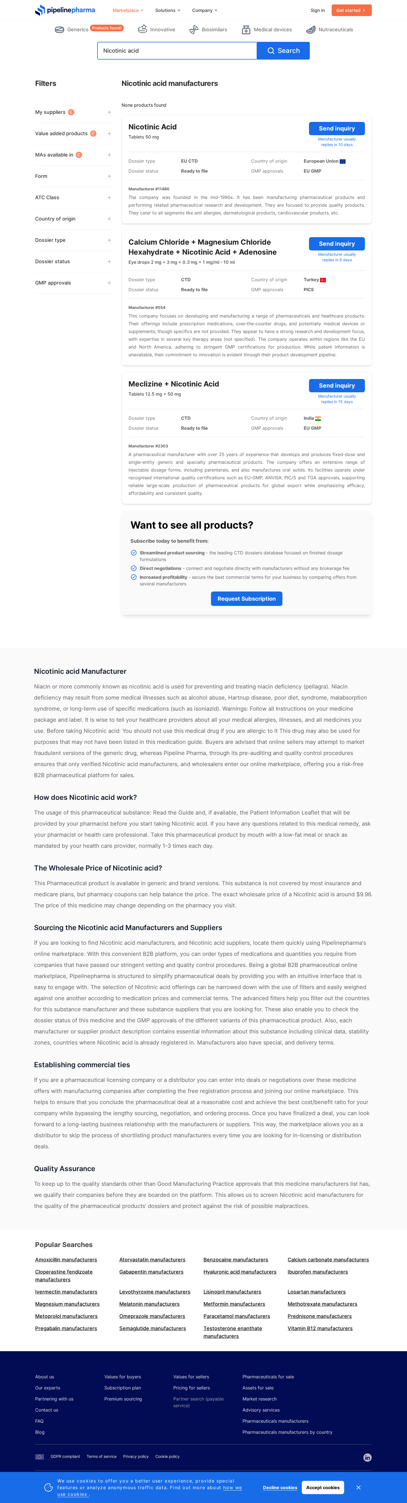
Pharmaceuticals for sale (268, 1376)
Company (202, 10)
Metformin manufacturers (234, 1304)
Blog (40, 1432)
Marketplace (126, 10)
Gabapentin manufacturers (151, 1272)
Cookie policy (167, 1456)
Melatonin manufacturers (149, 1304)
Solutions (165, 10)
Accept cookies (323, 1487)
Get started (348, 10)
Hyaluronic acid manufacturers (240, 1272)
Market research (260, 1399)
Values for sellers (191, 1376)
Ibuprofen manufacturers (318, 1272)
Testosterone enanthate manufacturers (233, 1332)
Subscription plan (122, 1388)
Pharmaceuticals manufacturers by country (288, 1432)
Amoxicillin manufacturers (66, 1260)
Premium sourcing (123, 1399)
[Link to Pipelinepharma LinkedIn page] (367, 1457)
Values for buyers (122, 1376)
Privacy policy (136, 1456)
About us (44, 1376)
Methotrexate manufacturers (322, 1304)
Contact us (46, 1410)
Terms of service (102, 1456)
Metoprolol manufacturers (66, 1316)
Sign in (318, 10)
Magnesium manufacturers (67, 1304)
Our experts (47, 1388)
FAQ (39, 1421)
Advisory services (261, 1410)
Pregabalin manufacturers (66, 1328)
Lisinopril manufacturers (232, 1292)
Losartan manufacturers (317, 1292)
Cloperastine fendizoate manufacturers (64, 1275)
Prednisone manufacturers (320, 1316)
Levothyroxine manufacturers (154, 1292)
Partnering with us (54, 1399)
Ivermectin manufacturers (66, 1292)
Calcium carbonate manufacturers (328, 1260)
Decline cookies (280, 1487)
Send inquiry (337, 128)
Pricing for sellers (191, 1388)
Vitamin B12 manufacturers (320, 1328)
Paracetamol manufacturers (237, 1316)
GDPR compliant (65, 1456)
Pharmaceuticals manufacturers (275, 1421)
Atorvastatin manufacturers (152, 1260)
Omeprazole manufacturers (152, 1316)
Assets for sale (258, 1388)
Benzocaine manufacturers (236, 1260)
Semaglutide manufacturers (152, 1328)
